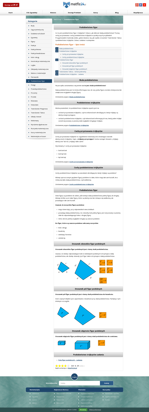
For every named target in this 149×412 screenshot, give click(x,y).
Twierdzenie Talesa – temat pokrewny (72, 72)
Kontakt (107, 400)
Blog (117, 13)
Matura (53, 13)
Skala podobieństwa (66, 48)
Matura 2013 (60, 400)
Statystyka (34, 105)
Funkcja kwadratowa (38, 53)
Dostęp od (11, 4)
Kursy (95, 13)
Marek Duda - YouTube (112, 393)
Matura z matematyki (38, 73)
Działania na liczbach (38, 34)
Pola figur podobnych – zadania (70, 360)
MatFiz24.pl (57, 19)
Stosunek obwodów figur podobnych (75, 63)
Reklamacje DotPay (86, 406)
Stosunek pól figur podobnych (72, 66)
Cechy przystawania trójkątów (72, 54)
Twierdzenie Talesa (38, 113)
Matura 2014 (60, 397)
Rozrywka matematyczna (39, 128)
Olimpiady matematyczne (40, 69)
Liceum (34, 400)
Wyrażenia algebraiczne (39, 125)
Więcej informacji (95, 410)
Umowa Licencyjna (86, 400)
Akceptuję (83, 409)
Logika (33, 65)
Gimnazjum (35, 393)
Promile (33, 97)
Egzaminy (34, 38)
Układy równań (36, 117)
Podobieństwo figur (38, 81)
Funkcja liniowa (36, 49)
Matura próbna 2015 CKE (64, 393)
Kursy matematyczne (38, 132)
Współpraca (138, 13)
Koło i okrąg (35, 57)
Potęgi (33, 85)
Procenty (34, 93)
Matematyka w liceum (38, 136)
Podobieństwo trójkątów (68, 51)
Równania (34, 101)
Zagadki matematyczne (112, 397)
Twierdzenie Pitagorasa (39, 109)
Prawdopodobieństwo (39, 89)
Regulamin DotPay (86, 403)
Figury (33, 41)
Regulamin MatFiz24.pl (87, 393)
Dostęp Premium (74, 13)
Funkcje (33, 45)
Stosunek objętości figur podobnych (74, 69)
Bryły (32, 26)
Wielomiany (35, 121)
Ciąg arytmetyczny (37, 30)
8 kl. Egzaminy (32, 13)
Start (11, 13)
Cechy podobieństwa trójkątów (73, 57)
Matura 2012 (60, 403)
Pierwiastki (34, 77)
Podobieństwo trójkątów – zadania (71, 74)
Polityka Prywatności (87, 397)
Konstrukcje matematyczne (40, 61)
